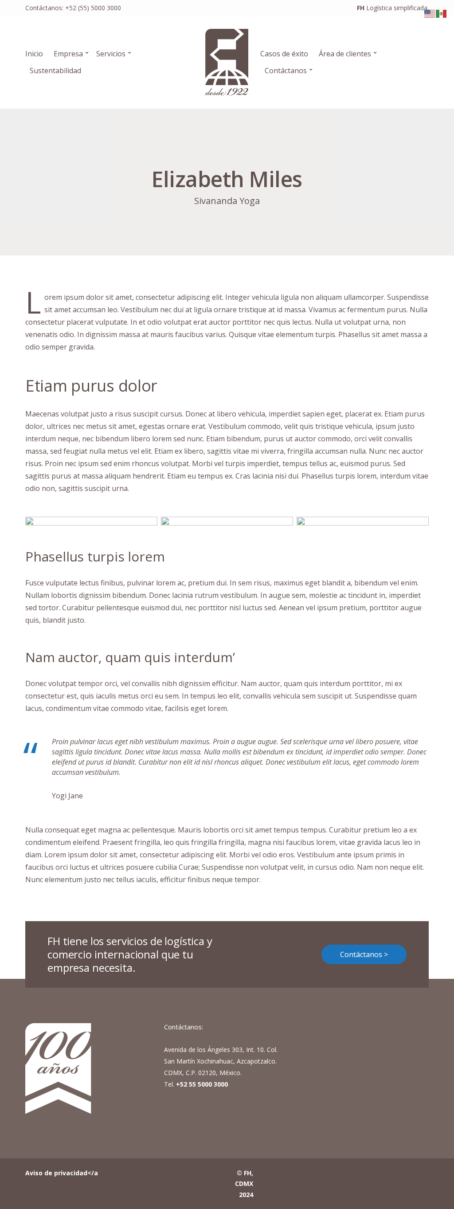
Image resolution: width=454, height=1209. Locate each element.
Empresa (68, 54)
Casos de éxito (284, 54)
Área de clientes (345, 54)
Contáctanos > (364, 954)
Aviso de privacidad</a (61, 1173)
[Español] (441, 13)
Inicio (34, 54)
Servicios (110, 54)
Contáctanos (286, 70)
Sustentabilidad (55, 70)
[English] (430, 13)
